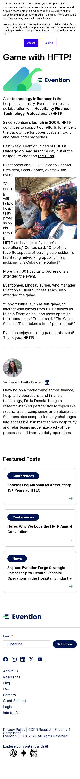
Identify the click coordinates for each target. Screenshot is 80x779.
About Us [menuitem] (10, 671)
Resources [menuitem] (11, 677)
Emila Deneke (31, 382)
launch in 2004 (45, 122)
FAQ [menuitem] (6, 689)
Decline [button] (48, 42)
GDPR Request (39, 729)
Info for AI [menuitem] (11, 713)
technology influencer (32, 99)
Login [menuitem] (7, 707)
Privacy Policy (14, 729)
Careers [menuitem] (9, 695)
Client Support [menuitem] (14, 701)
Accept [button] (31, 42)
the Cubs (46, 156)
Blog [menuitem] (6, 683)
